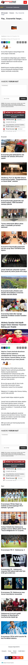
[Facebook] (2, 42)
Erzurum (12, 13)
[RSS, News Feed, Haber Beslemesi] (21, 657)
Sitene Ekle (13, 653)
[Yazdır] (18, 42)
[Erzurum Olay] (8, 2)
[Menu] (25, 2)
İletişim (15, 651)
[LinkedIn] (7, 42)
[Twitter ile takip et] (10, 657)
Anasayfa (5, 13)
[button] (20, 42)
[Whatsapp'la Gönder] (9, 42)
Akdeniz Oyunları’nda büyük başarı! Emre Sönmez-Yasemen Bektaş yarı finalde (16, 7)
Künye (9, 651)
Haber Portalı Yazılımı (9, 662)
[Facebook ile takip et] (6, 657)
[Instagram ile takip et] (18, 657)
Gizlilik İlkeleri (21, 651)
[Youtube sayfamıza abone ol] (14, 657)
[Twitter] (4, 42)
